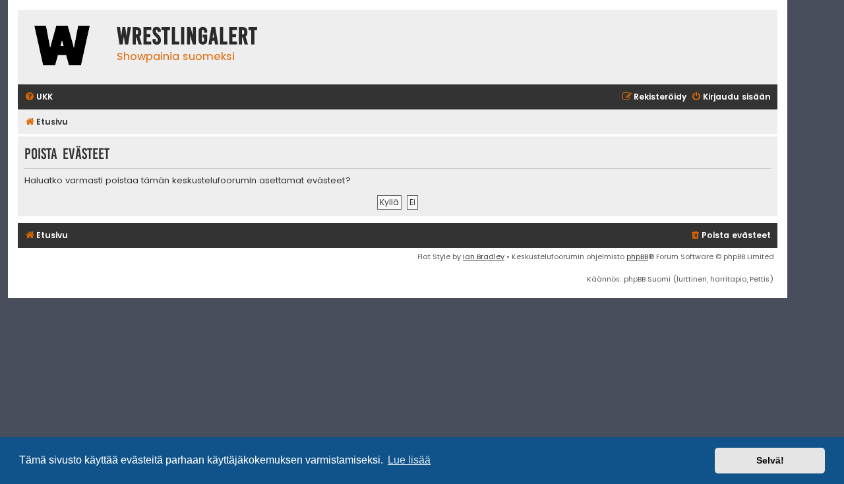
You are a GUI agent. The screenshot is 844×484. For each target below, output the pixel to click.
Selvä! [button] (770, 460)
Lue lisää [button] (409, 460)
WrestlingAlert (187, 36)
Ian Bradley (483, 256)
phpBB (637, 256)
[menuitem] (38, 97)
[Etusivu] (64, 47)
